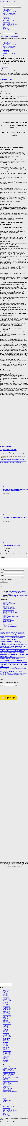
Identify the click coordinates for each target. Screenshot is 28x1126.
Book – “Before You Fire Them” (10, 12)
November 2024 (7, 1008)
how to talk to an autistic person (12, 651)
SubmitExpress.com (6, 983)
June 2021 (5, 1043)
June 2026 (5, 993)
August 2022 (6, 1027)
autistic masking (19, 637)
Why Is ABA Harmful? (8, 9)
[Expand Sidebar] (0, 677)
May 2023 (5, 1020)
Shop (4, 15)
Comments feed (7, 1100)
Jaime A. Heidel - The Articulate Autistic (9, 1)
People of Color (6, 617)
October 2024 (6, 1010)
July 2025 (5, 1002)
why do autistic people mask (15, 673)
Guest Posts (6, 613)
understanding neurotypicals (16, 667)
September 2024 (7, 1011)
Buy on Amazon (5, 446)
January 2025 (6, 1007)
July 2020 (5, 1057)
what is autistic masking (15, 668)
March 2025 (6, 1004)
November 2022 (7, 1024)
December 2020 (7, 1051)
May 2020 (5, 1060)
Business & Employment (9, 53)
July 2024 (5, 1012)
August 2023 (6, 1017)
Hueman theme (20, 1121)
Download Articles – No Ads (10, 14)
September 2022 (7, 1026)
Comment (3, 557)
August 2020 (6, 1056)
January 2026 (6, 999)
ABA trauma (2, 632)
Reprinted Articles (7, 621)
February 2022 (6, 1034)
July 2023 (5, 1019)
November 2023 (7, 1015)
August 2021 (6, 1040)
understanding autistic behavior (12, 660)
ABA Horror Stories (7, 602)
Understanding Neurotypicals (10, 626)
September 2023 (7, 1016)
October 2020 (6, 1053)
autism (7, 633)
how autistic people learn (10, 649)
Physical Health (7, 619)
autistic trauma (5, 639)
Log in (4, 1098)
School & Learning (7, 624)
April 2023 (5, 1021)
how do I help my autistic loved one (21, 649)
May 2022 (5, 1030)
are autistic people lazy (11, 632)
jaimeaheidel (4, 67)
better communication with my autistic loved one (10, 641)
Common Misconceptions (9, 608)
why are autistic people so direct (11, 669)
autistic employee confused (9, 459)
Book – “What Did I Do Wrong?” (10, 13)
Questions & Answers (8, 620)
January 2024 (6, 1013)
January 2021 (6, 1049)
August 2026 (6, 990)
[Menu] (0, 4)
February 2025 (6, 1006)
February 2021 (6, 1048)
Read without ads (6, 79)
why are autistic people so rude (8, 671)
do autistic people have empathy (13, 646)
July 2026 (5, 992)
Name (2, 569)
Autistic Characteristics (8, 604)
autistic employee (14, 636)
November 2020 (7, 1052)
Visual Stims (6, 17)
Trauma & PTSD (7, 625)
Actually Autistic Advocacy (9, 603)
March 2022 (6, 1033)
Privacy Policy (6, 18)
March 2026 (6, 997)
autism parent (11, 633)
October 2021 (6, 1038)
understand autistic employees (12, 658)
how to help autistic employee (12, 461)
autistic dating (7, 636)
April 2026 (5, 995)
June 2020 (5, 1058)
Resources (5, 622)
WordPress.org (6, 1102)
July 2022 (5, 1029)
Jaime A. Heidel (17, 654)
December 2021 (7, 1036)
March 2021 (6, 1047)
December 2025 (7, 1001)
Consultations (6, 10)
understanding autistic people (8, 662)
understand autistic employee (16, 462)
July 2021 (5, 1042)
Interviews (5, 615)
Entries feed (6, 1099)
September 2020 (7, 1054)
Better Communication (8, 606)
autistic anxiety (8, 634)
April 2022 (5, 1031)
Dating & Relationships (8, 610)
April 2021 (5, 1045)
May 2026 (5, 994)
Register (5, 1096)
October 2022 (6, 1025)
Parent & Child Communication (10, 616)
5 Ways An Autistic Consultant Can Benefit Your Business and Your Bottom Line (15, 490)
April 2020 (5, 1061)
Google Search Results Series (10, 612)
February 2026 (6, 998)
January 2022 (6, 1035)
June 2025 (5, 1003)
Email (2, 572)
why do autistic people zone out (10, 674)
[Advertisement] (14, 882)
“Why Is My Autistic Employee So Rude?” (14, 545)
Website (2, 575)
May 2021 (5, 1044)
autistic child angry (15, 634)
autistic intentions (10, 637)
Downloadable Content (8, 611)
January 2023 (6, 1022)
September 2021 (7, 1039)
